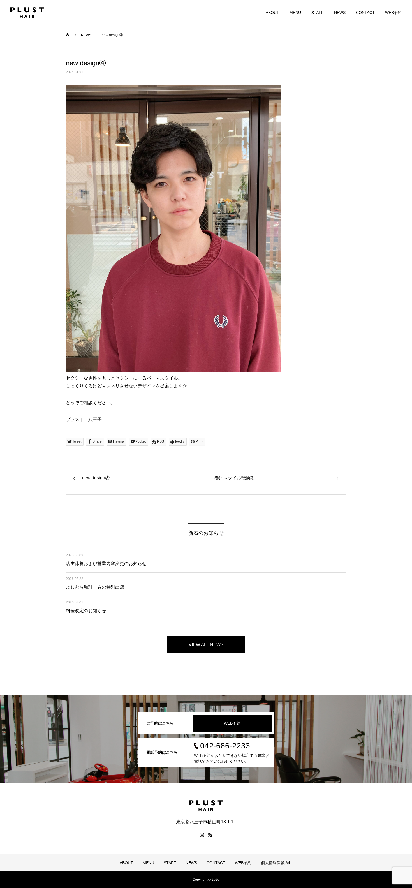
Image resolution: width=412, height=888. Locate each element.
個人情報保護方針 (276, 863)
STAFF (317, 12)
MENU (295, 12)
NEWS (340, 12)
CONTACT (365, 12)
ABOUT (272, 12)
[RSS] (210, 835)
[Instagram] (202, 835)
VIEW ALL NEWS (206, 644)
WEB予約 (393, 12)
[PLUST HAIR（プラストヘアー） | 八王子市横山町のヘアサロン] (27, 12)
